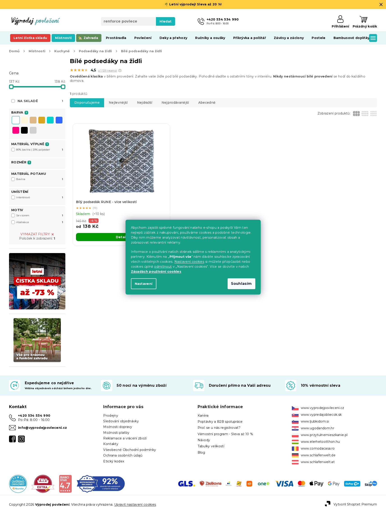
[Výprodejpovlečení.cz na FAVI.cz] (43, 484)
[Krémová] (24, 121)
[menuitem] (30, 38)
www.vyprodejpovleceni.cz (322, 408)
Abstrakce (39, 222)
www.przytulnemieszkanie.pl (324, 435)
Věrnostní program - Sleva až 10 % (225, 434)
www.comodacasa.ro (318, 448)
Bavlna (39, 179)
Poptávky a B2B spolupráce (220, 422)
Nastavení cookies (189, 262)
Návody (204, 440)
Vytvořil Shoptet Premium (355, 504)
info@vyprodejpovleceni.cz (42, 428)
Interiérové (39, 197)
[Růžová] (15, 131)
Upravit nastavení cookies (135, 505)
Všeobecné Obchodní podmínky (129, 450)
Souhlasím (241, 283)
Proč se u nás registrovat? (219, 428)
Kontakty (110, 444)
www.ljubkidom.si (315, 421)
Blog (201, 452)
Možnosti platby (116, 433)
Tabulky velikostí (211, 446)
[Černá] (24, 131)
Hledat (165, 21)
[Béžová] (33, 121)
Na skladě (40, 101)
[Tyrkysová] (50, 121)
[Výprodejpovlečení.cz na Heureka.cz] (18, 484)
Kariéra (203, 415)
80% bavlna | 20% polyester (39, 149)
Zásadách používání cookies (156, 272)
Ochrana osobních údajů (122, 455)
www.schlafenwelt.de (318, 455)
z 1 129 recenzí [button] (107, 70)
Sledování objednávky (121, 421)
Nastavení (144, 284)
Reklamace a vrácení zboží (124, 438)
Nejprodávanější (175, 103)
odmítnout (163, 266)
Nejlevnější (118, 103)
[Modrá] (59, 121)
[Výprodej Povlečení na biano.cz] (65, 484)
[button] (119, 70)
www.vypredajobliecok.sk (321, 415)
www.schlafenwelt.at (318, 462)
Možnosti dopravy (117, 427)
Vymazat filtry (35, 234)
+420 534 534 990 (34, 415)
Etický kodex (113, 461)
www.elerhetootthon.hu (320, 442)
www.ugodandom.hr (317, 428)
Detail (121, 237)
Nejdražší (144, 103)
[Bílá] (15, 121)
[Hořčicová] (41, 121)
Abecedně (207, 103)
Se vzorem (39, 215)
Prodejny (110, 415)
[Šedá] (33, 131)
